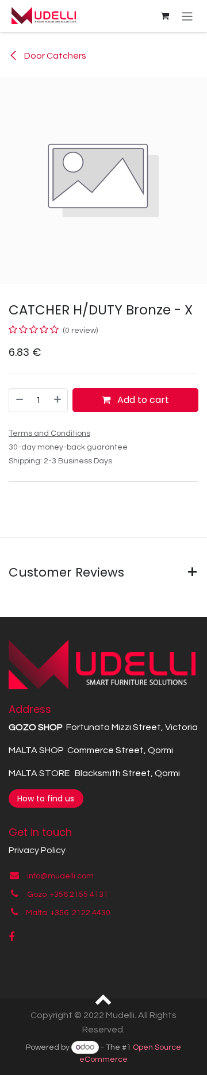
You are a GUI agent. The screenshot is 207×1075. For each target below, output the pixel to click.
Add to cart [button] (142, 399)
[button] (103, 998)
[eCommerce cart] (165, 16)
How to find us (45, 798)
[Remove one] (19, 400)
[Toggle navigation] (187, 16)
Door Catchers (54, 55)
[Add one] (58, 400)
